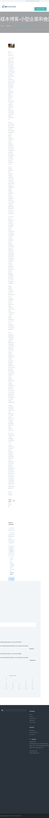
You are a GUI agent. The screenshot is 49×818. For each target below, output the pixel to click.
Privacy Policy (32, 722)
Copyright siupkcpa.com (5, 815)
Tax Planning (32, 734)
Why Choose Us (32, 718)
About (30, 714)
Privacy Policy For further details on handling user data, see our (12, 566)
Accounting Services (33, 732)
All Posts (8, 25)
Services (31, 716)
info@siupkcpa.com (34, 753)
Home (2, 25)
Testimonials (32, 720)
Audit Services (32, 730)
